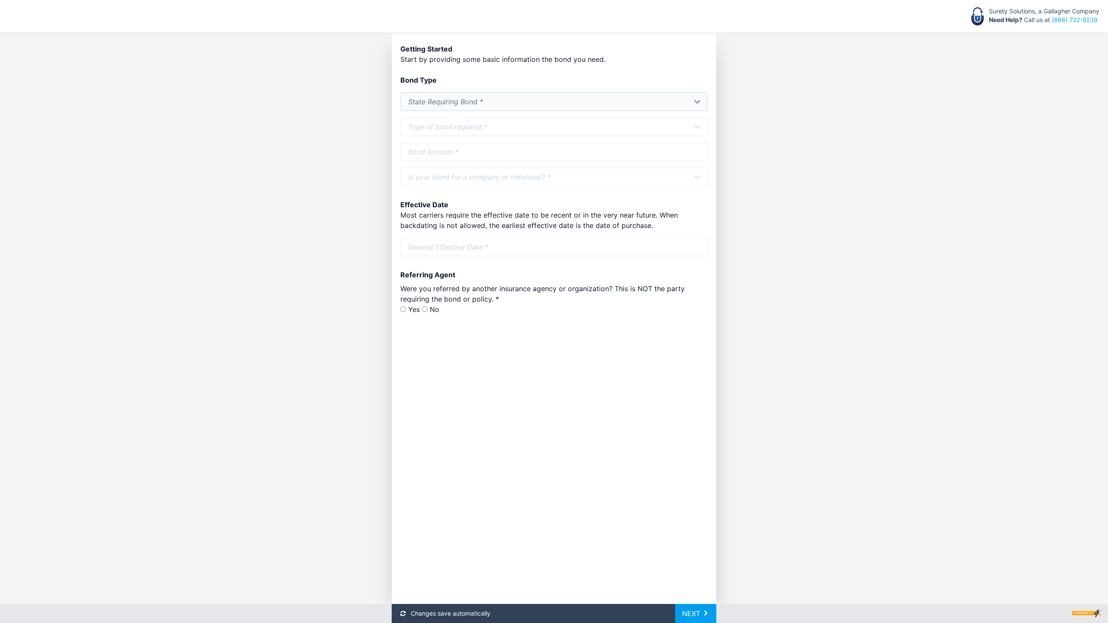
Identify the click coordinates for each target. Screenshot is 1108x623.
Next (692, 613)
